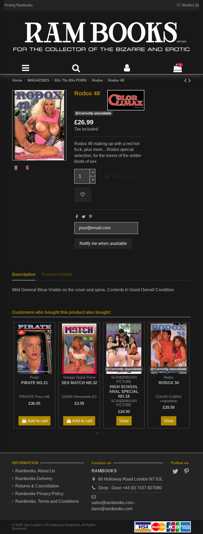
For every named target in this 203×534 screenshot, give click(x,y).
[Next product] (189, 80)
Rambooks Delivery (33, 478)
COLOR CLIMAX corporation (169, 399)
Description (23, 274)
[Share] (77, 216)
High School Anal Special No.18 (124, 391)
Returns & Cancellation (37, 486)
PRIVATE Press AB (34, 397)
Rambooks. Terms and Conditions (47, 501)
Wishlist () (190, 5)
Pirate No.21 (34, 382)
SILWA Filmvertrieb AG (79, 397)
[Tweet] (84, 216)
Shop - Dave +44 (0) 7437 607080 (130, 488)
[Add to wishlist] (82, 194)
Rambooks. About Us (35, 471)
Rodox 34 (169, 382)
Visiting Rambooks (18, 5)
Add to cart (123, 176)
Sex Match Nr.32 (79, 382)
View (124, 421)
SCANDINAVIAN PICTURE (124, 403)
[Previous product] (186, 80)
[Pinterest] (90, 216)
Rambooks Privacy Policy (39, 493)
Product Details (57, 274)
